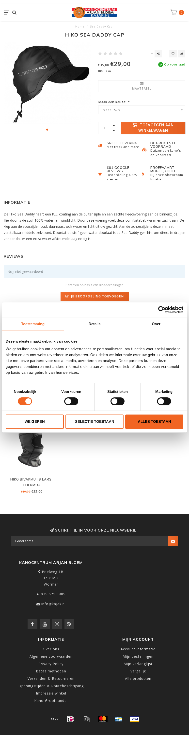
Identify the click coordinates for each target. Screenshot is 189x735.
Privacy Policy (50, 663)
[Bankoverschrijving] (54, 719)
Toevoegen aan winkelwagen (156, 127)
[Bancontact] (118, 719)
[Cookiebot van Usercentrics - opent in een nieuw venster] (161, 309)
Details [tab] (95, 324)
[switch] (71, 401)
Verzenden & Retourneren (51, 678)
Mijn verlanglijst (138, 663)
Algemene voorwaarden (51, 656)
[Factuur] (86, 719)
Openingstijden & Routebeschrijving (51, 685)
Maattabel (141, 88)
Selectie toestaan (94, 421)
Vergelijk (138, 671)
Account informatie (138, 649)
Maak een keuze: (113, 102)
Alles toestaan (154, 421)
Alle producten (138, 678)
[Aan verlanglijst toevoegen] (173, 53)
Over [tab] (156, 324)
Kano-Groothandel (51, 700)
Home (79, 26)
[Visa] (134, 719)
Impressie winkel (51, 693)
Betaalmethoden (51, 671)
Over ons (51, 649)
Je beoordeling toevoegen (97, 296)
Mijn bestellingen (138, 656)
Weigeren (35, 421)
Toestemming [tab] (33, 324)
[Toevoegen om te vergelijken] (181, 53)
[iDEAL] (70, 719)
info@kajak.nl (53, 603)
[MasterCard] (102, 719)
